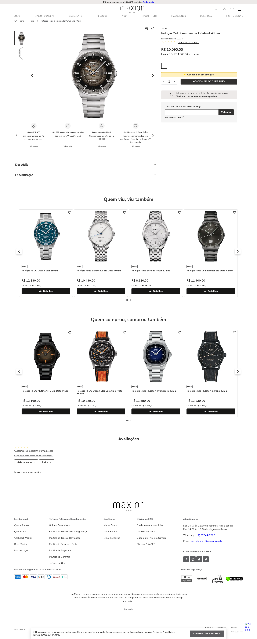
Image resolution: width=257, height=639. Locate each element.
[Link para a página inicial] (19, 21)
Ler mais (128, 609)
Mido (31, 20)
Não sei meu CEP (173, 117)
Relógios (102, 16)
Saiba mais (33, 146)
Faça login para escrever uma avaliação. (33, 456)
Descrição (22, 165)
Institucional (234, 16)
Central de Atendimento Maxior (128, 2)
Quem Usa (206, 16)
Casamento (75, 16)
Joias (17, 16)
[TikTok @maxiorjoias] (199, 559)
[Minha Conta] (224, 9)
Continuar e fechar (206, 633)
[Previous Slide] (16, 135)
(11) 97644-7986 (205, 535)
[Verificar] (234, 580)
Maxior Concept (44, 16)
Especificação (24, 175)
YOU (124, 16)
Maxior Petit (149, 16)
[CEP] (191, 110)
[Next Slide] (153, 135)
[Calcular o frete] (226, 112)
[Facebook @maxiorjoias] (186, 559)
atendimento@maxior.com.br (206, 541)
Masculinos (178, 16)
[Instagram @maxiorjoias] (193, 559)
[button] (128, 2)
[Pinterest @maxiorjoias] (206, 559)
